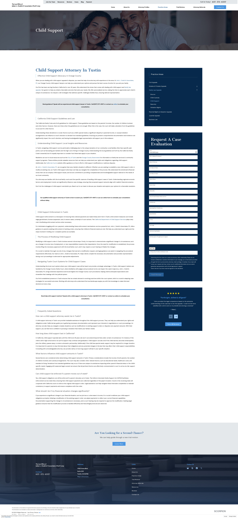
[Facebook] (197, 468)
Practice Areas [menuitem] (163, 7)
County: (151, 219)
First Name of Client (154, 167)
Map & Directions (82, 477)
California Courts (51, 163)
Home (134, 468)
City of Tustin (72, 157)
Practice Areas (136, 476)
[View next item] (176, 316)
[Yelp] (192, 468)
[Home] (26, 5)
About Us (135, 472)
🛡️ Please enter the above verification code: (159, 251)
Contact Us (220, 7)
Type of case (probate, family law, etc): (158, 196)
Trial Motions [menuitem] (180, 7)
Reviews (69, 2)
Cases (76, 2)
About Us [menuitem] (127, 7)
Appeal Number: (153, 213)
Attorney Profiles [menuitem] (143, 7)
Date (151, 150)
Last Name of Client (154, 173)
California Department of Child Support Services (110, 219)
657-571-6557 (219, 2)
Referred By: (152, 190)
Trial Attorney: (152, 202)
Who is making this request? (156, 156)
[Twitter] (201, 468)
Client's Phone (153, 179)
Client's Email (152, 185)
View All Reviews (173, 324)
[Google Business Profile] (188, 468)
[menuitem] (173, 82)
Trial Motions (136, 479)
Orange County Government (91, 157)
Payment (89, 2)
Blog (82, 2)
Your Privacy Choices (33, 512)
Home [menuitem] (113, 7)
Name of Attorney (153, 162)
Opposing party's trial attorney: (156, 208)
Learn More (119, 444)
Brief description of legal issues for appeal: (159, 236)
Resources (61, 2)
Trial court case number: (155, 231)
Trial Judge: (152, 225)
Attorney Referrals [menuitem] (199, 7)
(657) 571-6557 (91, 198)
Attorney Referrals (137, 483)
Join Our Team (50, 2)
